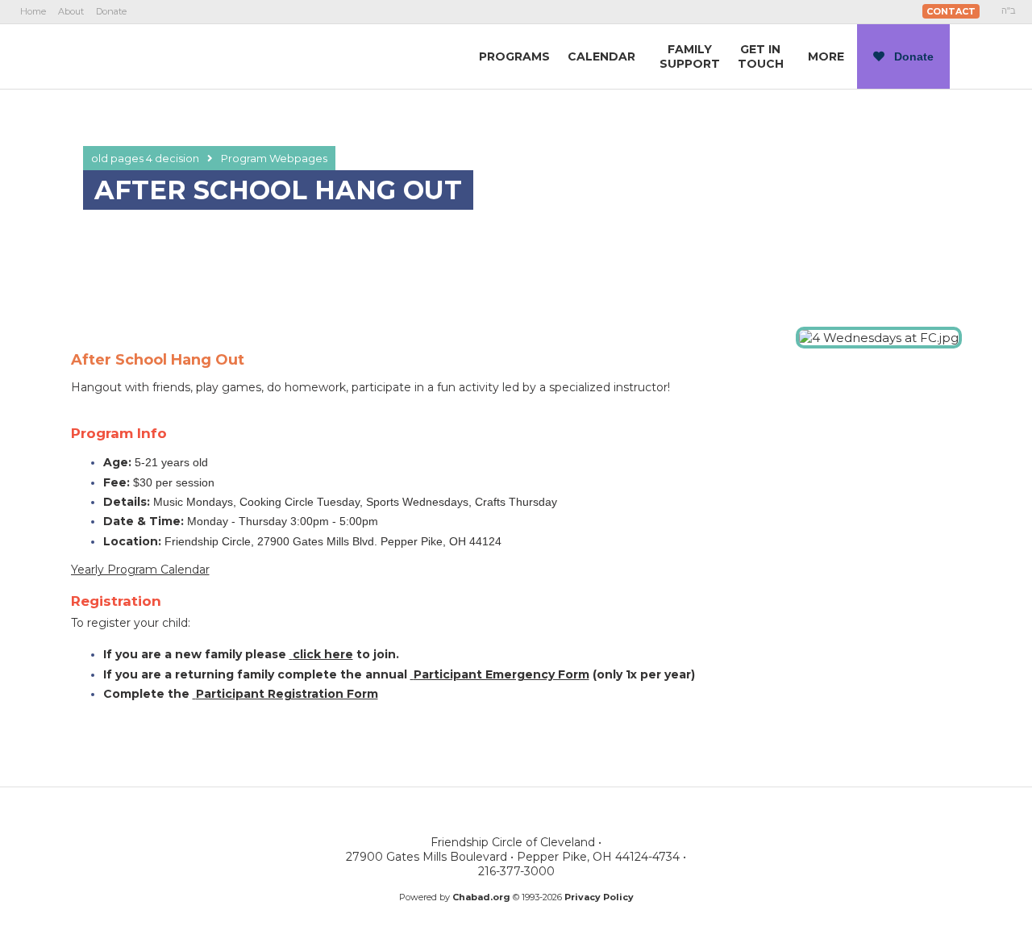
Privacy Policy (599, 897)
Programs (514, 56)
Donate (111, 11)
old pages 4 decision (145, 158)
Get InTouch (761, 56)
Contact (951, 11)
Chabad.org (481, 897)
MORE (826, 56)
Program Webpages (274, 158)
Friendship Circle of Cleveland (178, 56)
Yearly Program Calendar (140, 569)
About (71, 11)
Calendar (601, 56)
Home (33, 11)
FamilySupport (690, 56)
